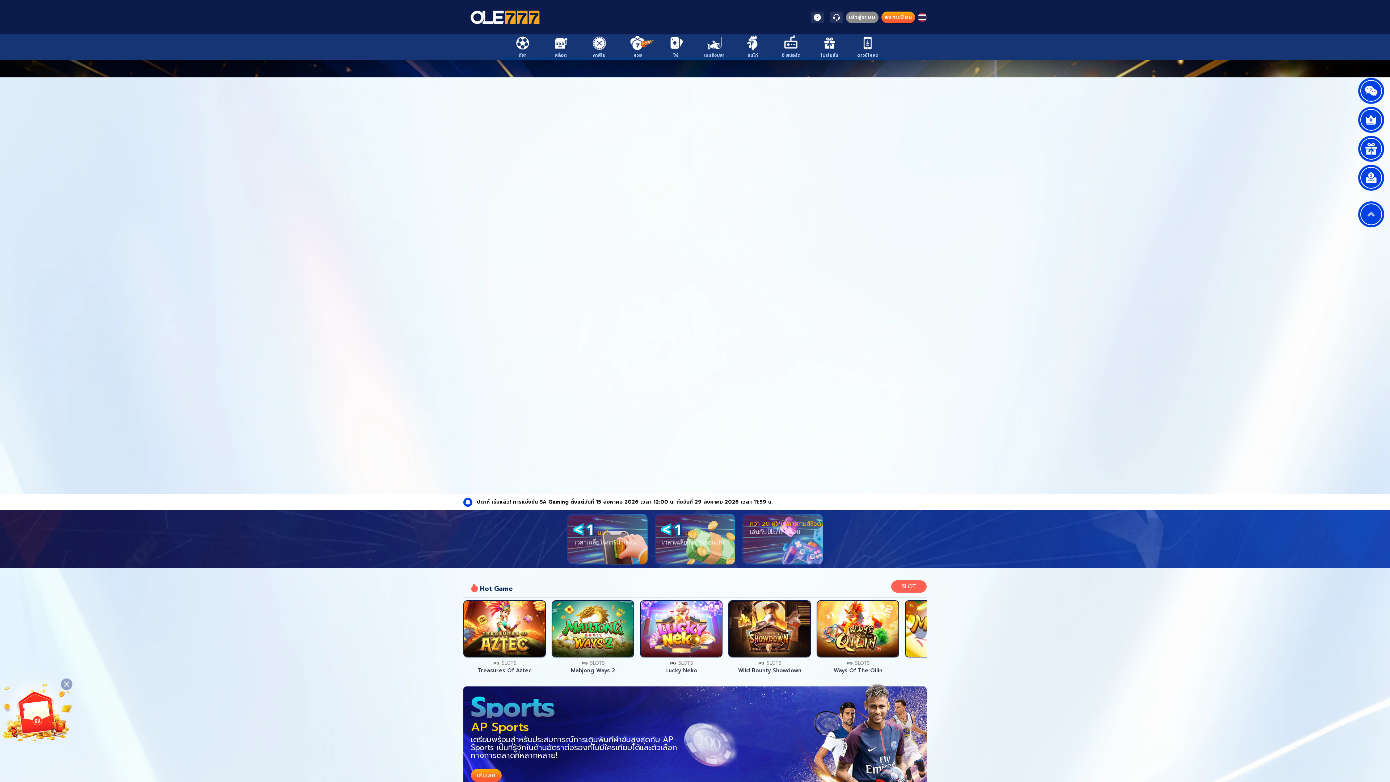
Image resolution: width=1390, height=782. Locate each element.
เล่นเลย (505, 629)
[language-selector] (922, 17)
